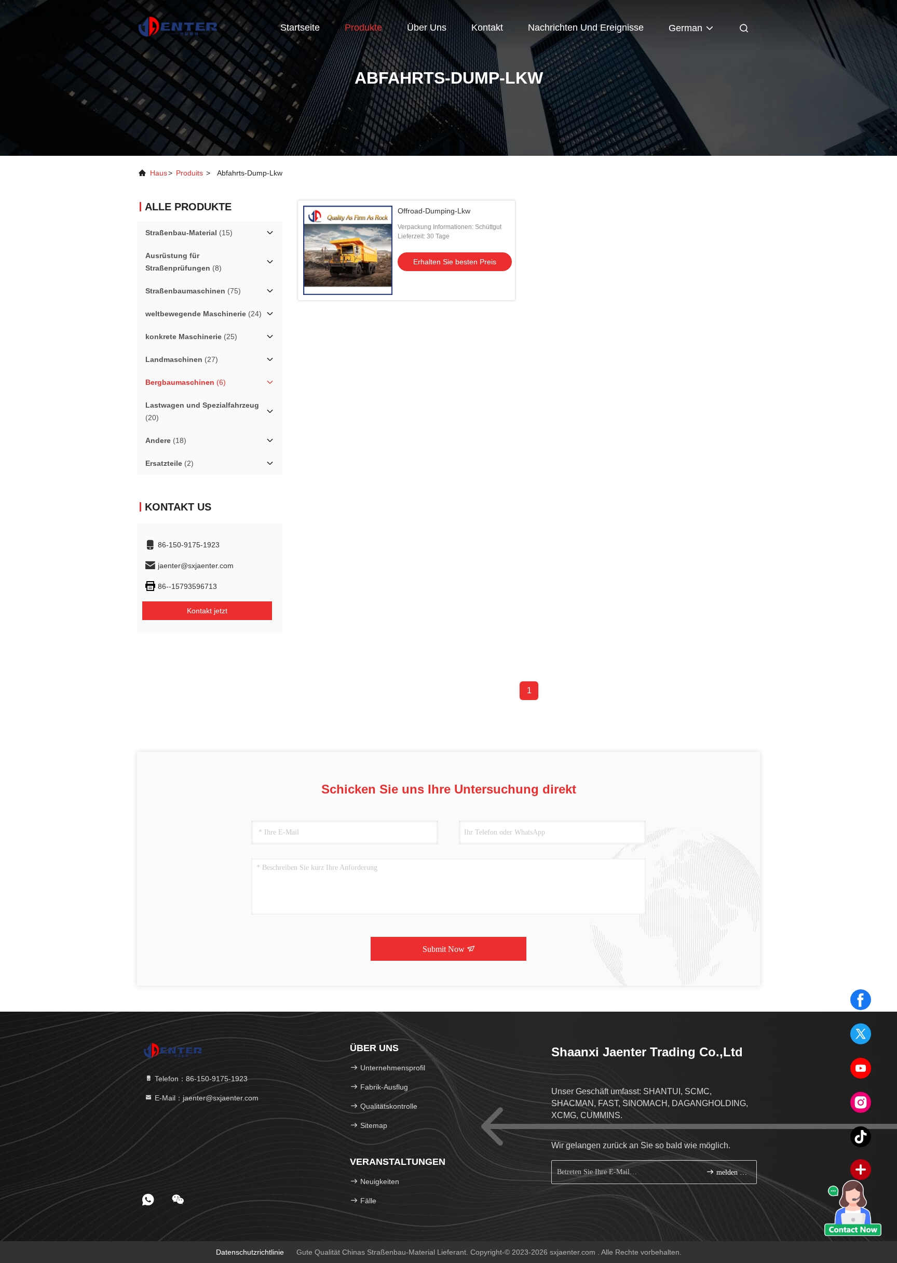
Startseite (300, 27)
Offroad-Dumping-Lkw (434, 211)
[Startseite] (178, 26)
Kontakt (487, 27)
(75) (193, 291)
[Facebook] (861, 1000)
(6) (185, 382)
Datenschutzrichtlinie (250, 1252)
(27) (181, 359)
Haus (158, 173)
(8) (183, 261)
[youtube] (861, 1068)
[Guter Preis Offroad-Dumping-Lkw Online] (347, 250)
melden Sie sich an (731, 1172)
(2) (169, 463)
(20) (202, 411)
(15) (189, 233)
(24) (203, 314)
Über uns (426, 27)
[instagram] (861, 1102)
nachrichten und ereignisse (586, 27)
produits (189, 173)
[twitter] (861, 1034)
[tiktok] (861, 1137)
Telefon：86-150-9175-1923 (200, 1078)
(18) (165, 440)
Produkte (363, 27)
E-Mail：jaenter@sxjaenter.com (206, 1098)
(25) (191, 336)
